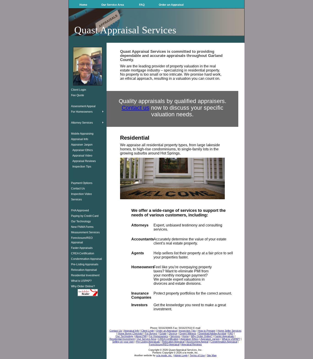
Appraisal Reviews (84, 161)
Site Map (212, 355)
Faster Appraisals (82, 248)
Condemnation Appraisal (86, 259)
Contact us (135, 107)
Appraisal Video (82, 155)
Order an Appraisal (171, 4)
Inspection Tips (81, 166)
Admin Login (181, 355)
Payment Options (81, 183)
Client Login (78, 89)
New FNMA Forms (82, 227)
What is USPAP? (81, 280)
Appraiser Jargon (82, 144)
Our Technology (81, 221)
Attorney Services (82, 122)
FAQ (142, 4)
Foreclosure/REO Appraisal (82, 240)
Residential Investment (85, 275)
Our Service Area (112, 4)
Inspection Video (81, 194)
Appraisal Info (79, 139)
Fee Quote (77, 95)
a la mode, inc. (164, 355)
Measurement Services (85, 232)
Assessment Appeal (83, 106)
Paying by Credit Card (85, 216)
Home (83, 4)
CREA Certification (82, 253)
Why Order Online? (83, 286)
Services (76, 199)
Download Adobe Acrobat (88, 292)
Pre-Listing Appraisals (84, 264)
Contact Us (78, 188)
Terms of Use (197, 355)
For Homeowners (82, 111)
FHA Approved (80, 210)
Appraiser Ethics (82, 150)
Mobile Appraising (82, 133)
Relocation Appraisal (84, 269)
